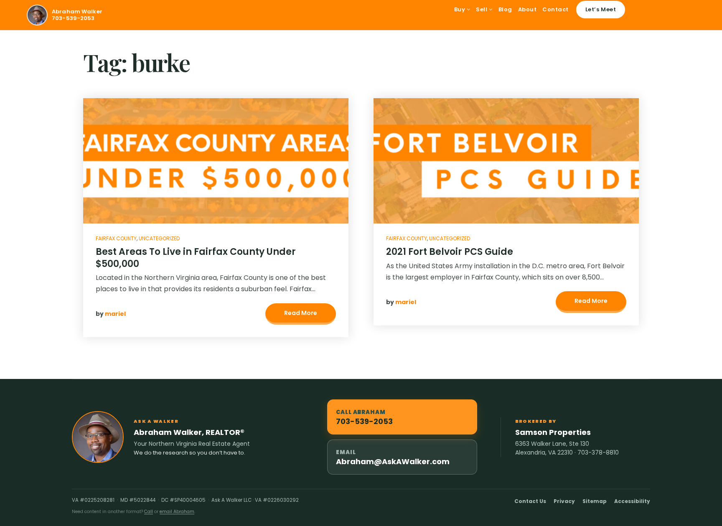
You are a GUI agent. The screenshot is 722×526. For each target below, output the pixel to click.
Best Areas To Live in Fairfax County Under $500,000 (196, 257)
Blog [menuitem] (505, 9)
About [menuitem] (527, 9)
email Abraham (177, 511)
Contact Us (530, 501)
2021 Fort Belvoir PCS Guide (449, 251)
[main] (361, 204)
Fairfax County (116, 238)
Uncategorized (159, 238)
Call (148, 511)
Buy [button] (460, 9)
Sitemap (594, 501)
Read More (300, 313)
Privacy (564, 501)
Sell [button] (482, 9)
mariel (115, 314)
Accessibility (632, 501)
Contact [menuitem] (555, 9)
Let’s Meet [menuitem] (600, 9)
